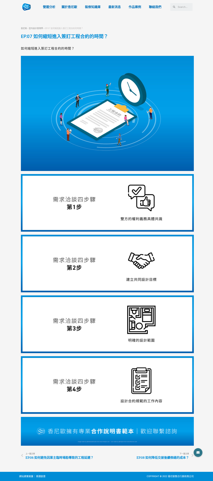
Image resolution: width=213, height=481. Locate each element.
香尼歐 (24, 28)
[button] (198, 452)
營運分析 (49, 7)
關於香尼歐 (69, 7)
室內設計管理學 (36, 28)
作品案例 (135, 7)
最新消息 (114, 7)
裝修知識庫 (93, 7)
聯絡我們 (155, 7)
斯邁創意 (41, 476)
